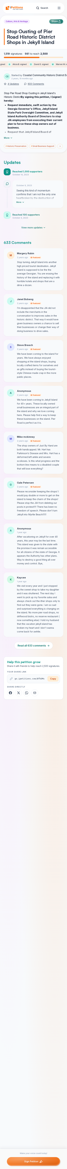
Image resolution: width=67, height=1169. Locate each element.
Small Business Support (42, 146)
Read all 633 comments (34, 645)
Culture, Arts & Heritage (17, 21)
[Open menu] (59, 8)
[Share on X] (18, 692)
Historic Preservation (16, 146)
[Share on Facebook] (10, 692)
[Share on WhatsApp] (26, 692)
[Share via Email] (34, 692)
